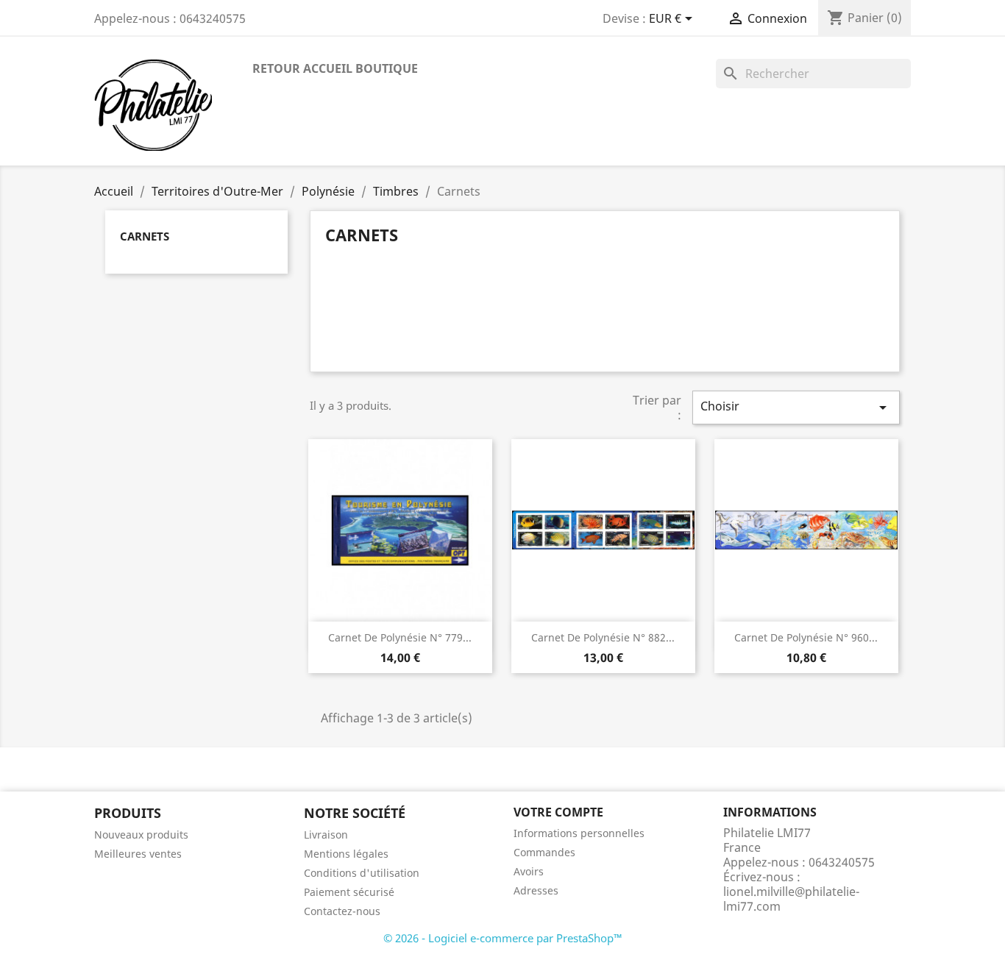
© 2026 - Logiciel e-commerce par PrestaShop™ (502, 938)
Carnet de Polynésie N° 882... (603, 637)
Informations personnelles (579, 833)
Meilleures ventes (138, 854)
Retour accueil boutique (335, 68)
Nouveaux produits (141, 835)
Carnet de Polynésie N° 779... (400, 637)
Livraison (326, 835)
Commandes (544, 852)
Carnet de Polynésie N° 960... (806, 637)
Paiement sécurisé (349, 892)
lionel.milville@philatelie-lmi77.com (791, 898)
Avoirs (529, 871)
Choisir (796, 407)
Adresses (536, 890)
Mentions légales (346, 854)
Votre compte (558, 812)
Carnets (144, 236)
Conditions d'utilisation (361, 873)
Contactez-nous (342, 911)
